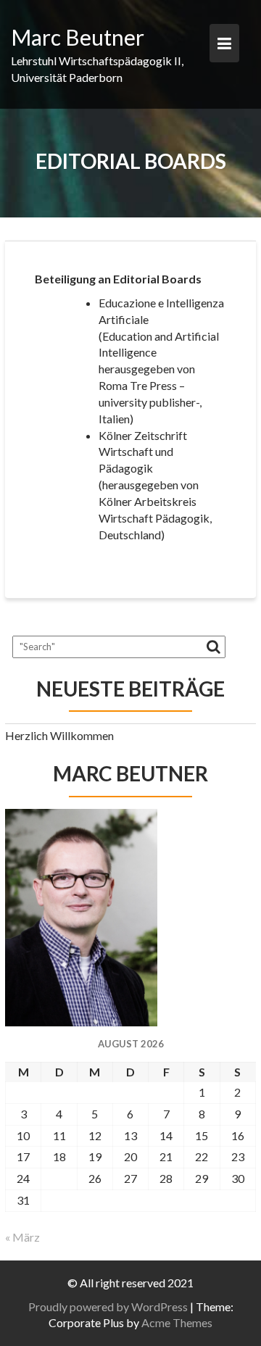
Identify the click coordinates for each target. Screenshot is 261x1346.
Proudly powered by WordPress (108, 1306)
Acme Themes (176, 1322)
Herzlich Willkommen (59, 735)
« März (22, 1237)
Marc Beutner (77, 37)
